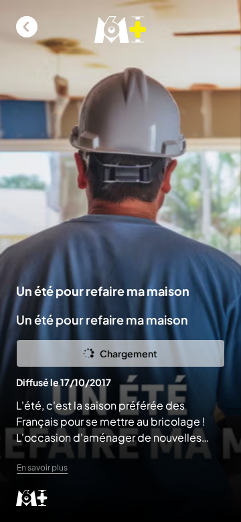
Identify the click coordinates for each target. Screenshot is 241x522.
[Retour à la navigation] (26, 26)
